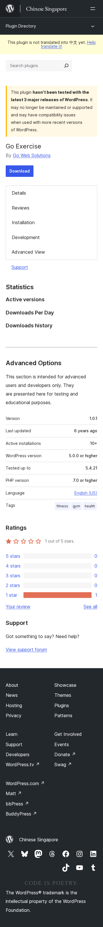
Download (19, 171)
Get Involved (68, 734)
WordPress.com (25, 783)
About (12, 685)
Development (26, 237)
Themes (62, 695)
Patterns (63, 715)
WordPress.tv (23, 764)
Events (61, 744)
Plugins (61, 705)
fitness (62, 506)
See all (90, 606)
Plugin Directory (21, 26)
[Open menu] (94, 8)
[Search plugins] (66, 65)
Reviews (20, 208)
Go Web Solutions (32, 155)
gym (76, 506)
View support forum (26, 649)
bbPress (17, 804)
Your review (18, 606)
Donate (65, 754)
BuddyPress (21, 814)
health (90, 506)
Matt (14, 793)
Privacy (13, 715)
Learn (11, 734)
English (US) (85, 492)
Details (19, 193)
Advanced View (28, 252)
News (12, 695)
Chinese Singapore (38, 839)
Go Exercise (23, 146)
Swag (63, 764)
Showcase (65, 685)
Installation (23, 222)
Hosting (14, 705)
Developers (17, 754)
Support (19, 267)
